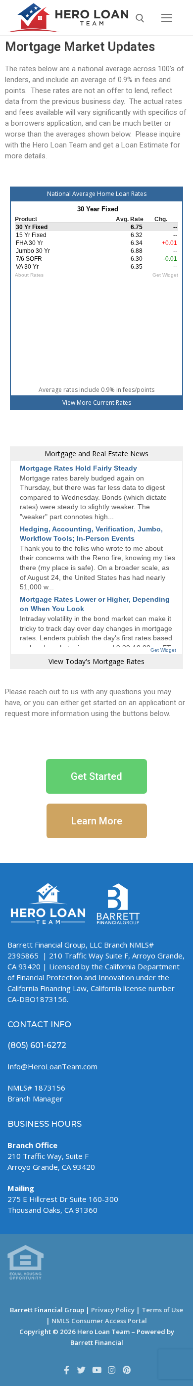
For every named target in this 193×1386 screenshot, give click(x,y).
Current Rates (112, 402)
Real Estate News (120, 453)
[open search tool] (140, 18)
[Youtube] (96, 1370)
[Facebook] (66, 1370)
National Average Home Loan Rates (96, 194)
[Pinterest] (127, 1370)
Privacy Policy (113, 1309)
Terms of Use (162, 1309)
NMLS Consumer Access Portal (99, 1320)
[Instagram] (111, 1370)
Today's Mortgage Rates (105, 661)
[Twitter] (81, 1370)
